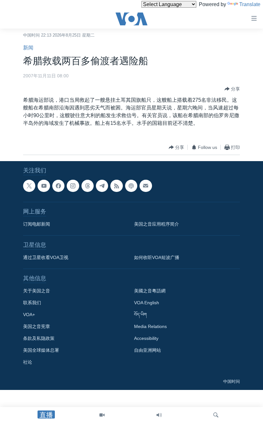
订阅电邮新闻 (36, 224)
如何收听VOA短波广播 (156, 257)
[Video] (102, 415)
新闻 (28, 47)
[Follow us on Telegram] (102, 186)
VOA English (146, 302)
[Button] (232, 89)
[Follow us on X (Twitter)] (29, 186)
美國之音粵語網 (149, 290)
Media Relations (150, 326)
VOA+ (29, 314)
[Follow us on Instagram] (73, 186)
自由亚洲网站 (147, 350)
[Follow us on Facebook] (58, 186)
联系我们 (32, 302)
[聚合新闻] (116, 186)
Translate (249, 4)
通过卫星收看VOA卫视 (45, 257)
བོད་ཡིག (140, 314)
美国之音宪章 (36, 326)
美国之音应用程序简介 (156, 224)
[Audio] (159, 415)
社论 (27, 362)
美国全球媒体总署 (41, 350)
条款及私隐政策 (39, 338)
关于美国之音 (36, 290)
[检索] (215, 415)
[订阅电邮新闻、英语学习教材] (146, 186)
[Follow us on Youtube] (44, 186)
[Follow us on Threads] (87, 186)
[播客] (131, 186)
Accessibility (146, 338)
